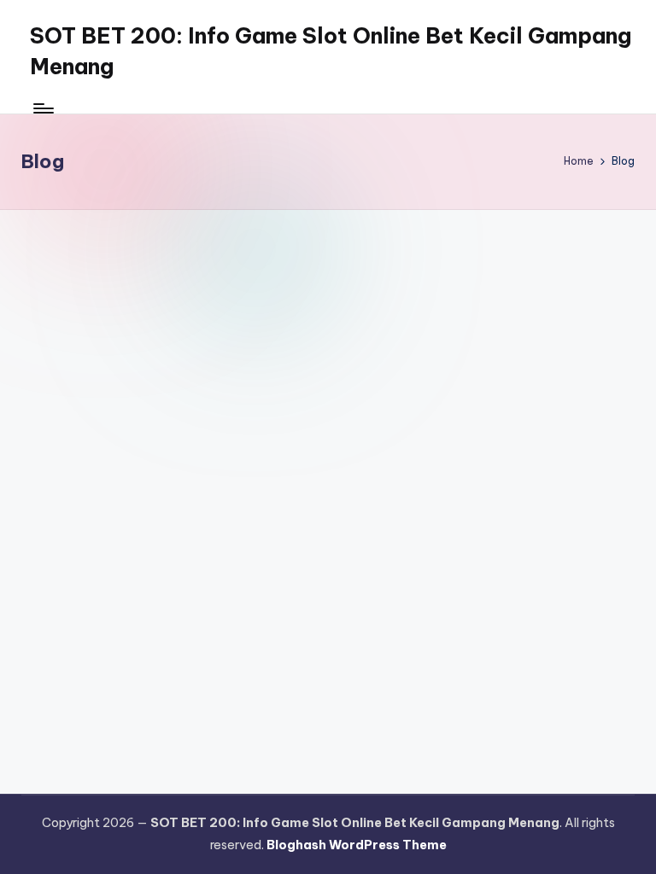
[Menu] (42, 108)
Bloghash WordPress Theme (356, 845)
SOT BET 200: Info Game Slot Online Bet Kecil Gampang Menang (330, 51)
